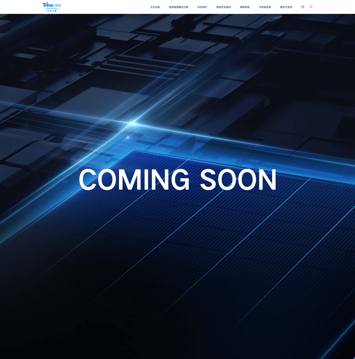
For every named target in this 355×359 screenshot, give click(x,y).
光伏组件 (202, 7)
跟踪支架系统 (223, 7)
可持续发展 (265, 7)
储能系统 (245, 7)
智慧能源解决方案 (178, 7)
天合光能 (155, 7)
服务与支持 (286, 7)
